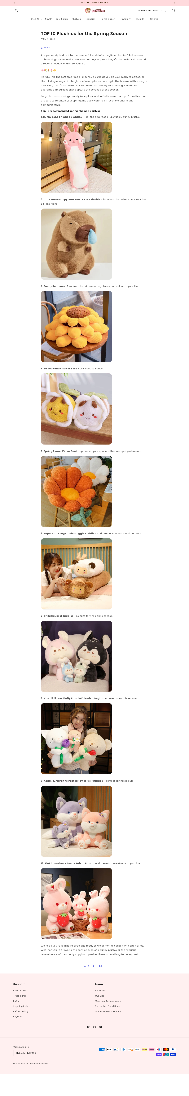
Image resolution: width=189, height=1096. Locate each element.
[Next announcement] (174, 3)
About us (100, 990)
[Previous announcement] (14, 3)
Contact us (19, 990)
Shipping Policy (21, 1006)
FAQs (16, 1001)
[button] (16, 10)
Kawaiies (25, 1063)
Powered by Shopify (39, 1063)
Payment (18, 1016)
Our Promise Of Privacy (108, 1011)
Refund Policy (20, 1011)
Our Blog (100, 995)
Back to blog (96, 966)
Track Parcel (20, 995)
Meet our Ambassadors (108, 1001)
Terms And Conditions (107, 1006)
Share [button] (47, 47)
